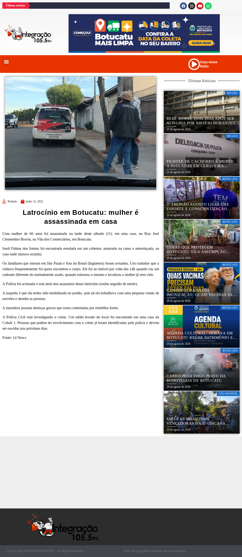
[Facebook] (183, 5)
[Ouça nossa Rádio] (194, 64)
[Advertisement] (122, 472)
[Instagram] (191, 5)
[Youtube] (199, 5)
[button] (6, 61)
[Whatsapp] (208, 5)
